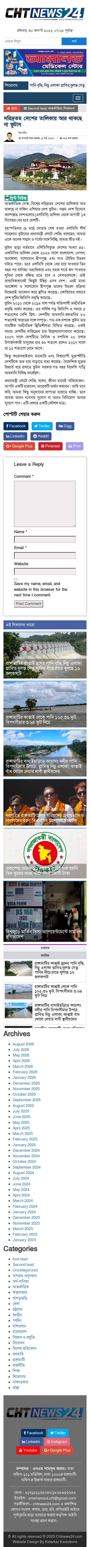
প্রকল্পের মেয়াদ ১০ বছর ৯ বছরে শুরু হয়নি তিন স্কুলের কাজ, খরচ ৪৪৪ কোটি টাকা (42, 871)
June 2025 (21, 1116)
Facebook (17, 426)
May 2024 (21, 1189)
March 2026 (23, 1066)
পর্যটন (17, 1320)
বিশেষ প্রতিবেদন (24, 1348)
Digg (67, 426)
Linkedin (16, 436)
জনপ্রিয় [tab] (45, 955)
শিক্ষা (16, 1371)
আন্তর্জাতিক (55, 108)
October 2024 (24, 1161)
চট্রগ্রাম (17, 1309)
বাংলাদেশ (20, 1331)
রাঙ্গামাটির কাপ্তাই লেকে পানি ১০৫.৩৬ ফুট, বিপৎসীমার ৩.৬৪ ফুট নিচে (41, 720)
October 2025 (24, 1094)
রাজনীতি (19, 1365)
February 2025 (25, 1139)
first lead (20, 1259)
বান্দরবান (19, 1326)
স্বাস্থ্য (16, 1387)
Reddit (43, 436)
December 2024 (26, 1150)
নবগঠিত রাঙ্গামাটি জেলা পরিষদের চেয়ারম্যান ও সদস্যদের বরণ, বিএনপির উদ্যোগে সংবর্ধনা (45, 818)
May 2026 (21, 1055)
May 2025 (21, 1122)
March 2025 (23, 1133)
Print (76, 446)
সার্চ (74, 41)
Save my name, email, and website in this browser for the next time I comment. (40, 589)
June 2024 (21, 1184)
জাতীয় (17, 1315)
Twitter (44, 426)
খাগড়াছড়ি (20, 1298)
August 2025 (23, 1105)
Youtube (29, 1450)
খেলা (16, 1303)
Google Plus (21, 446)
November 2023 (26, 1223)
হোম (13, 108)
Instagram (58, 1441)
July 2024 (21, 1178)
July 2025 (21, 1111)
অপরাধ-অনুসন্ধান (25, 1276)
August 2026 (23, 1044)
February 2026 (25, 1072)
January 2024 (24, 1212)
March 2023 (23, 1229)
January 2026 (24, 1077)
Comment (23, 476)
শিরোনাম (69, 108)
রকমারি (18, 1354)
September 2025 (27, 1100)
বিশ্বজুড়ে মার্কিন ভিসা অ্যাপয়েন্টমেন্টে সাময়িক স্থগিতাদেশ (44, 934)
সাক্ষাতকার (20, 1382)
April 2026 (21, 1060)
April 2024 (21, 1195)
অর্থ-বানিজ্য (21, 1281)
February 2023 (25, 1234)
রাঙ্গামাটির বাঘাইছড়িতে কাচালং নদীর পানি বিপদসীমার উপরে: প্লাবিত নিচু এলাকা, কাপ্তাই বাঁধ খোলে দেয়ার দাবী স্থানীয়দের (44, 767)
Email (20, 547)
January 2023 (24, 1240)
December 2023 (26, 1217)
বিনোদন (18, 1343)
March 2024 (23, 1200)
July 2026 (21, 1049)
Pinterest (52, 446)
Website (21, 564)
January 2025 (24, 1145)
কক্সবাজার (20, 1292)
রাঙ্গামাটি (19, 1360)
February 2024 (25, 1206)
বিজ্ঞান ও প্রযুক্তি (24, 1337)
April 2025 (21, 1128)
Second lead (37, 108)
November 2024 (26, 1156)
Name (20, 532)
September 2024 (27, 1167)
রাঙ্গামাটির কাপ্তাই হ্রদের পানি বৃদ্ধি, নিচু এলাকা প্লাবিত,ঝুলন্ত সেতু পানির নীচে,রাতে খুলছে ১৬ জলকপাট (44, 668)
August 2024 (23, 1172)
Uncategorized (25, 1270)
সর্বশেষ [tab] (45, 948)
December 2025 (26, 1083)
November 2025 (26, 1089)
